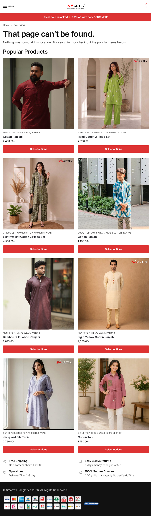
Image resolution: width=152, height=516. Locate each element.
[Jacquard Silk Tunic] (38, 394)
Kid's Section (114, 233)
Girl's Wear (98, 433)
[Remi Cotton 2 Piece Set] (113, 93)
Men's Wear (23, 132)
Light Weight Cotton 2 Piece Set (24, 237)
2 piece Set (84, 132)
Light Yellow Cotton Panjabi (96, 337)
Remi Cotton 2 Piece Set (94, 136)
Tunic (6, 433)
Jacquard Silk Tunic (16, 437)
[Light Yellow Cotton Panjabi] (113, 294)
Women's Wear (117, 132)
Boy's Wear (97, 233)
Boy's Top (84, 233)
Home (6, 25)
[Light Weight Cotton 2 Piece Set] (38, 193)
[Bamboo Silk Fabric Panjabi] (38, 294)
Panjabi (36, 132)
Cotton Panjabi (13, 136)
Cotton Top (85, 437)
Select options (38, 149)
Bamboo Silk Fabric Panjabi (21, 337)
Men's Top (9, 132)
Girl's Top (84, 433)
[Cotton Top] (113, 394)
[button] (146, 6)
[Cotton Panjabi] (38, 93)
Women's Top (100, 132)
